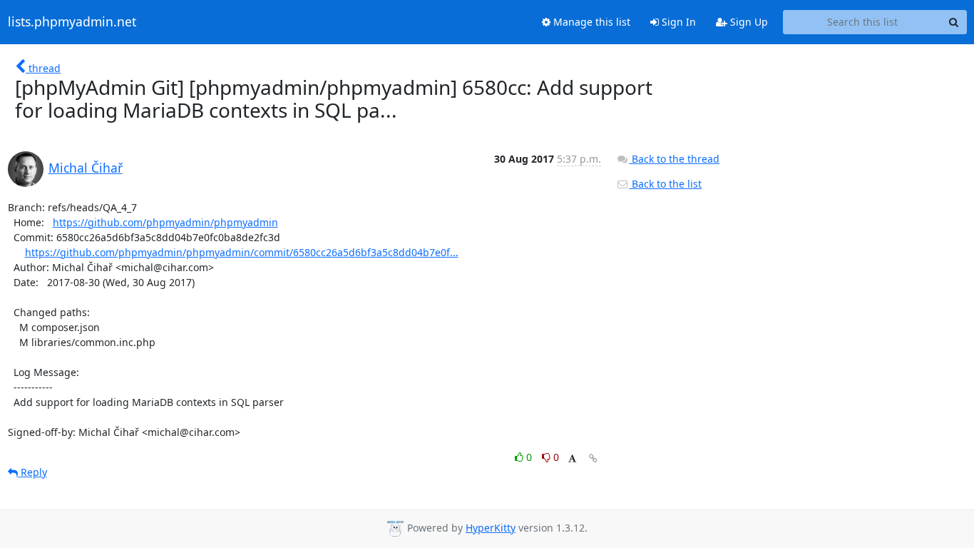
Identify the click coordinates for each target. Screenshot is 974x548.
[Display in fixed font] (572, 459)
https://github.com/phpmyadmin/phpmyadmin (165, 222)
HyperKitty (491, 527)
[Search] (954, 22)
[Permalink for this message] (593, 458)
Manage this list (590, 22)
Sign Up (747, 22)
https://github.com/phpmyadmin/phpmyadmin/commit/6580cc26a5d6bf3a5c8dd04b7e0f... (241, 252)
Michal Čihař (85, 167)
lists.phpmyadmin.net (72, 22)
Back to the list (665, 184)
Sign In (677, 22)
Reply (32, 472)
